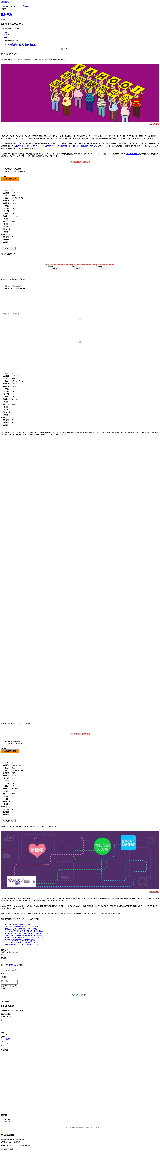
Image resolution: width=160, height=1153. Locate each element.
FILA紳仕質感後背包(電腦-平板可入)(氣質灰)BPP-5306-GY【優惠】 (26, 933)
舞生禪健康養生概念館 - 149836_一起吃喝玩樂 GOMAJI (22, 944)
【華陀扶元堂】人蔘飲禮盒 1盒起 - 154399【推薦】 (21, 929)
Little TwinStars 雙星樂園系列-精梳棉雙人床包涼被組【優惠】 (24, 931)
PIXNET (66, 1127)
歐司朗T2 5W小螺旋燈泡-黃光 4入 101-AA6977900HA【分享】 (24, 938)
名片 (5, 37)
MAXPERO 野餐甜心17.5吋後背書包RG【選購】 (20, 940)
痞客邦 (11, 965)
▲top (2, 973)
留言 (15, 965)
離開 (10, 1149)
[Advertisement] (80, 1080)
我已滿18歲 (4, 1149)
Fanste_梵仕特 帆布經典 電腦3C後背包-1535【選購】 (21, 926)
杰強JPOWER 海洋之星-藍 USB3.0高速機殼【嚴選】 (21, 942)
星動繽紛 (7, 14)
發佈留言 (3, 988)
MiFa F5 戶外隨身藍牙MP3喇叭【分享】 (17, 924)
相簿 (5, 32)
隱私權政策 (90, 1127)
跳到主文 (4, 19)
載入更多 (3, 977)
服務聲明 (97, 1127)
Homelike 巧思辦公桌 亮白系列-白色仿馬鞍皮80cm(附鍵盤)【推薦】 (26, 935)
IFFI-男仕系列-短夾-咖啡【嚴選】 (21, 44)
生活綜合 (16, 28)
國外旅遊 (15, 970)
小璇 (2, 954)
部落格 (6, 34)
